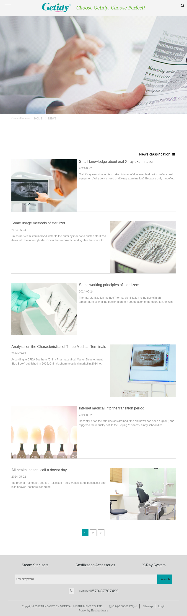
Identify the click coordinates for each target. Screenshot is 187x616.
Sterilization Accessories (95, 565)
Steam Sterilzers (35, 565)
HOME (38, 118)
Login (161, 606)
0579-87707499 (104, 591)
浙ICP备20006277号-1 (123, 606)
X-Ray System (154, 565)
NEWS (52, 118)
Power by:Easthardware (93, 610)
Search (165, 579)
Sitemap (148, 606)
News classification (155, 154)
